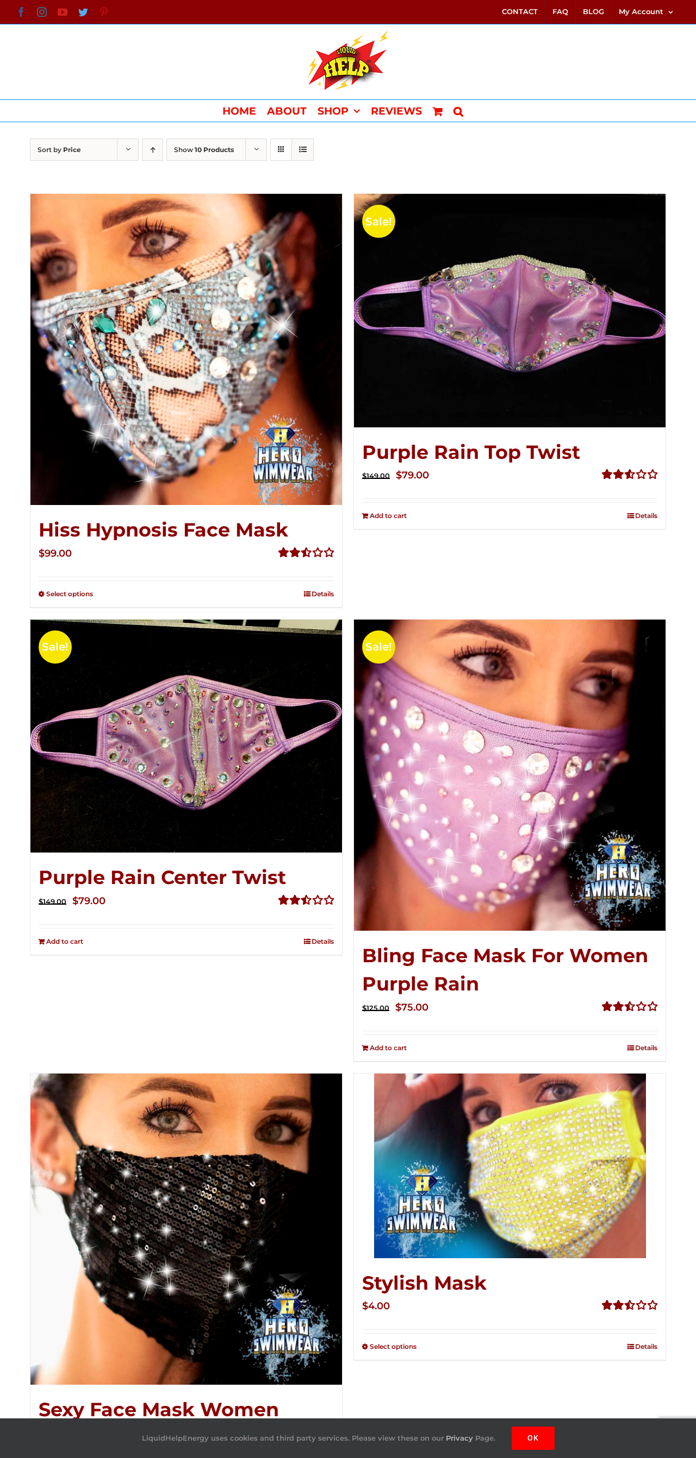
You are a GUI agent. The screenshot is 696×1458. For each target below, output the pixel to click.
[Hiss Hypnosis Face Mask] (186, 349)
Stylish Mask (424, 1283)
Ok (533, 1438)
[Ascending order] (152, 149)
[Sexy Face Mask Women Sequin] (186, 1229)
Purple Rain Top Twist (471, 452)
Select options (69, 594)
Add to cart (388, 516)
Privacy (459, 1438)
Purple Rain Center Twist (162, 877)
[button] (458, 111)
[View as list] (302, 149)
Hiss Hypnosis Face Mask (163, 529)
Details (323, 594)
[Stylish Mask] (510, 1166)
